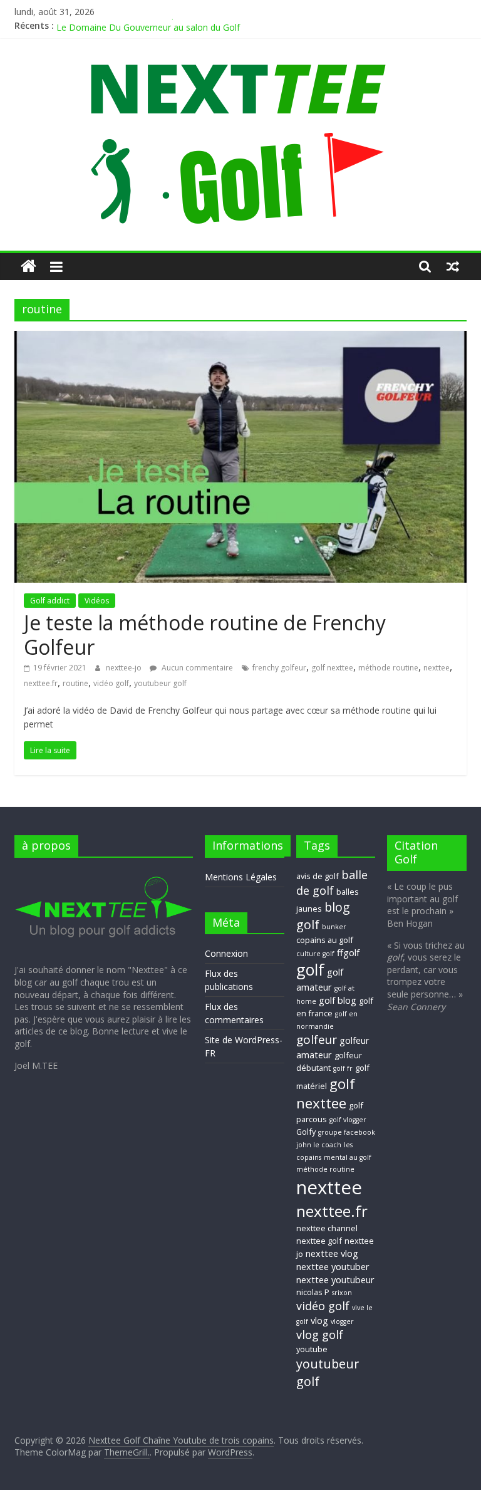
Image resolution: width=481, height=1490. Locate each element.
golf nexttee (332, 667)
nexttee (436, 667)
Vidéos (97, 600)
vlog (319, 1320)
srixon (342, 1292)
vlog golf (319, 1334)
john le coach (318, 1144)
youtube (312, 1349)
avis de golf (317, 876)
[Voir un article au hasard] (453, 266)
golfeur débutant (329, 1061)
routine (75, 683)
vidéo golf (111, 683)
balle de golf (332, 882)
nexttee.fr (41, 683)
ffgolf (348, 952)
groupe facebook (346, 1132)
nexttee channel (327, 1228)
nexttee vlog (332, 1253)
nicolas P (312, 1292)
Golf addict (50, 600)
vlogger (342, 1321)
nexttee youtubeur (335, 1279)
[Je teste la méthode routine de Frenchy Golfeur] (240, 338)
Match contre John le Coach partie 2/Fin (136, 23)
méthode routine (388, 667)
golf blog (337, 1000)
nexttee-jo (124, 667)
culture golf (315, 953)
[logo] (103, 873)
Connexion (226, 953)
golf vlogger (347, 1119)
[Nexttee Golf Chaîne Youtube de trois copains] (28, 266)
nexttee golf (319, 1240)
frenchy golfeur (279, 667)
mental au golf (347, 1157)
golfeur (316, 1039)
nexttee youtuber (333, 1266)
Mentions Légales (241, 877)
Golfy (306, 1131)
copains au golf (324, 940)
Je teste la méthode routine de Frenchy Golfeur (205, 634)
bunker (334, 926)
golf (310, 969)
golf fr (343, 1068)
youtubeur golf (160, 683)
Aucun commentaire (196, 667)
